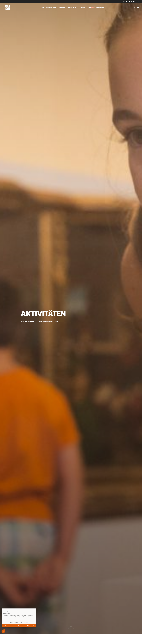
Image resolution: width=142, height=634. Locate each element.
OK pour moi (30, 625)
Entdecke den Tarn (49, 7)
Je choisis (18, 625)
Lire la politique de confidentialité (10, 619)
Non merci (7, 625)
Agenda (82, 7)
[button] (3, 631)
